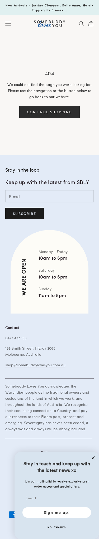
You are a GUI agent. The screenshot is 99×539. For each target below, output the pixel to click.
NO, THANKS (57, 527)
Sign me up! (57, 512)
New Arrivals (16, 5)
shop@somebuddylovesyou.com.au (35, 364)
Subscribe (24, 213)
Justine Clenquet (46, 5)
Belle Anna (71, 5)
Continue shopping (49, 112)
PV (48, 10)
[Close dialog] (93, 458)
